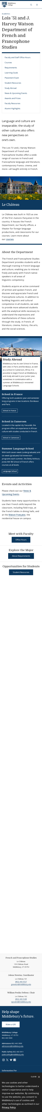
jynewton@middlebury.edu (21, 984)
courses (10, 239)
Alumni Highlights (12, 108)
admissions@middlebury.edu (12, 1046)
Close (34, 1077)
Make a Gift (11, 1024)
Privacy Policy (9, 1107)
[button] (31, 4)
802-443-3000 (17, 1043)
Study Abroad (10, 88)
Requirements (11, 67)
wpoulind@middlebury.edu (21, 1002)
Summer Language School (18, 448)
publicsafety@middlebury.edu (13, 1054)
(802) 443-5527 (21, 982)
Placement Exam (12, 78)
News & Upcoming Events (16, 93)
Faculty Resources (12, 103)
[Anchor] (22, 204)
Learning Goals (11, 72)
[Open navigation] (37, 4)
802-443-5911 (18, 1052)
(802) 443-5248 (21, 999)
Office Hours (21, 539)
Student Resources (13, 83)
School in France (12, 394)
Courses (8, 62)
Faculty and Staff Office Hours (17, 57)
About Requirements (21, 556)
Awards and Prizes (13, 98)
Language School (10, 471)
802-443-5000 (7, 1038)
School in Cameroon (14, 421)
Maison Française (17, 514)
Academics (6, 14)
